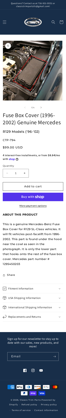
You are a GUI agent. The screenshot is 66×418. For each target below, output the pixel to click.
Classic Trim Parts (30, 400)
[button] (5, 22)
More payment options (33, 205)
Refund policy (29, 404)
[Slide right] (41, 107)
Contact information (46, 410)
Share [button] (11, 275)
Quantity (8, 165)
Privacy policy (49, 404)
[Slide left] (25, 107)
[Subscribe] (54, 356)
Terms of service (21, 410)
